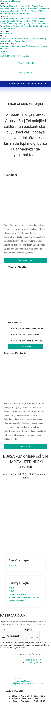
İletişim (3, 51)
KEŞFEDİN (25, 447)
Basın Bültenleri (24, 38)
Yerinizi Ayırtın (6, 21)
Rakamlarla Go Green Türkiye (24, 11)
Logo (44, 38)
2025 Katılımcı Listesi (35, 8)
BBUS (11, 588)
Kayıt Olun (4, 8)
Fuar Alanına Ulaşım (9, 46)
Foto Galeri (37, 38)
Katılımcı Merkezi (40, 26)
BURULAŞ (13, 565)
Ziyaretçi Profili (17, 8)
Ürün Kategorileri (14, 23)
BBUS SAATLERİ (25, 260)
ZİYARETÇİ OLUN (8, 56)
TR (1, 53)
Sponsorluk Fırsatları (22, 26)
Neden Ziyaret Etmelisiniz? (37, 6)
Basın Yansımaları (17, 41)
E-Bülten (12, 38)
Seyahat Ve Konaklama (28, 46)
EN (4, 53)
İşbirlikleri (4, 41)
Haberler (4, 38)
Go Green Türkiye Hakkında (12, 6)
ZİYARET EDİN (26, 347)
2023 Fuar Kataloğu (22, 13)
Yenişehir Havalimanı (18, 594)
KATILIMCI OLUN (33, 660)
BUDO (11, 591)
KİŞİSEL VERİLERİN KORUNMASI (28, 683)
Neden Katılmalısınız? (35, 18)
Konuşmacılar (6, 33)
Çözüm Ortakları (7, 28)
